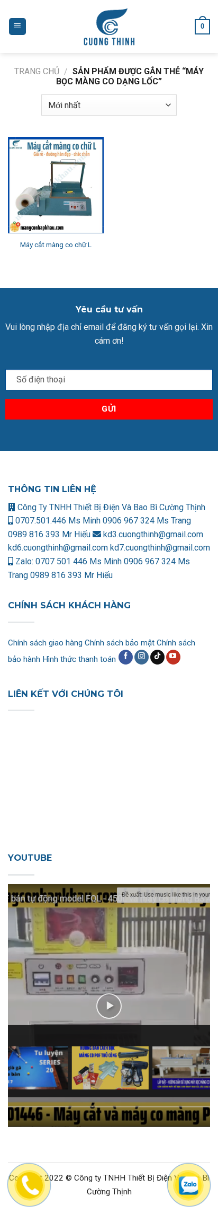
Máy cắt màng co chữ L (56, 244)
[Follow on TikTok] (157, 657)
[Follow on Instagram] (141, 657)
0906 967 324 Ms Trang (147, 521)
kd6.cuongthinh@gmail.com (59, 548)
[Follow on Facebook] (126, 657)
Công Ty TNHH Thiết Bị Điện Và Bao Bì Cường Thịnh (110, 507)
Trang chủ (36, 71)
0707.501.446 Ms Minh (58, 521)
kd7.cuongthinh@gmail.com (160, 548)
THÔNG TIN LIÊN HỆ (52, 489)
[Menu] (17, 27)
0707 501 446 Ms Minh (79, 561)
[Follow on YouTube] (173, 657)
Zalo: (24, 561)
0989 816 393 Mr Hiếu (49, 534)
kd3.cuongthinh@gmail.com (152, 534)
